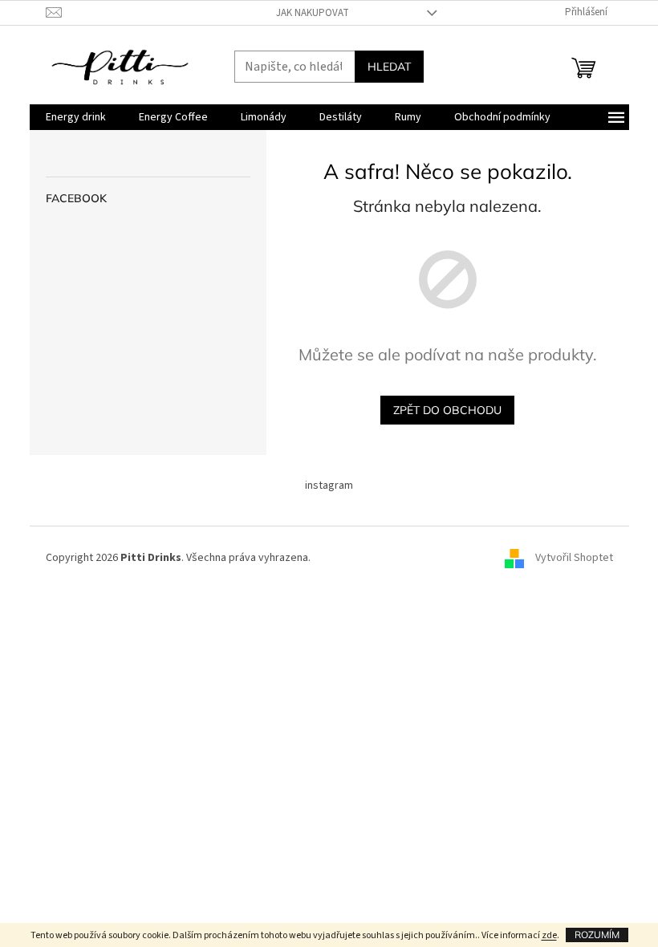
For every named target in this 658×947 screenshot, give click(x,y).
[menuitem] (76, 117)
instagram (329, 486)
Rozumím (597, 935)
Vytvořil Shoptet (574, 558)
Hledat (389, 66)
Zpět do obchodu (447, 410)
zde (549, 935)
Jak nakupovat (312, 13)
